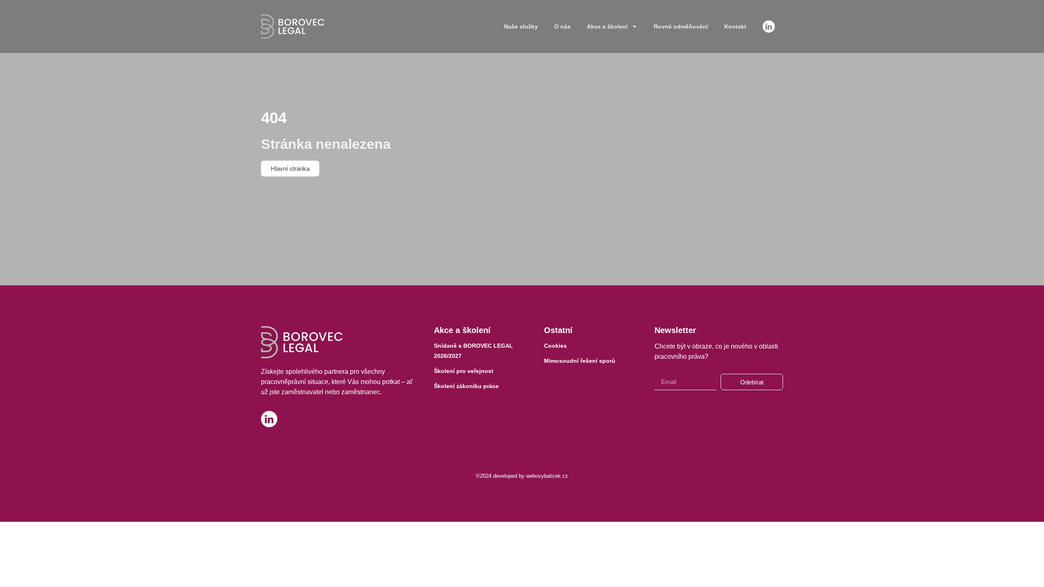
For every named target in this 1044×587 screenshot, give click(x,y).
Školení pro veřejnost (463, 371)
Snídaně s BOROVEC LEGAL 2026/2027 (473, 350)
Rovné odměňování (681, 26)
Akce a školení (607, 26)
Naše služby (521, 26)
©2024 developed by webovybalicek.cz (522, 476)
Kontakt (735, 26)
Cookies (555, 345)
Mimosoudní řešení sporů (579, 360)
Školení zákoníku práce (466, 386)
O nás (562, 26)
